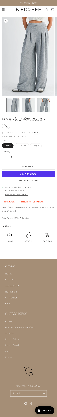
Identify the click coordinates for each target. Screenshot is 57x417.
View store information (16, 194)
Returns (28, 241)
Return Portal (12, 345)
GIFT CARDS (11, 298)
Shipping (5, 136)
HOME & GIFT (12, 292)
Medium (23, 146)
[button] (3, 9)
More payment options (28, 180)
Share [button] (8, 226)
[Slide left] (3, 106)
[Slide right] (54, 106)
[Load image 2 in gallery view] (28, 105)
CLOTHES (10, 280)
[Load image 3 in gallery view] (43, 105)
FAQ (7, 351)
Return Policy (12, 339)
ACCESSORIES (12, 286)
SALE (7, 304)
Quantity (6, 151)
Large (37, 146)
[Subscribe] (44, 393)
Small (8, 146)
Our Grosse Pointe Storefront (20, 327)
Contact (9, 241)
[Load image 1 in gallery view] (13, 105)
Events (8, 357)
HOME (8, 274)
